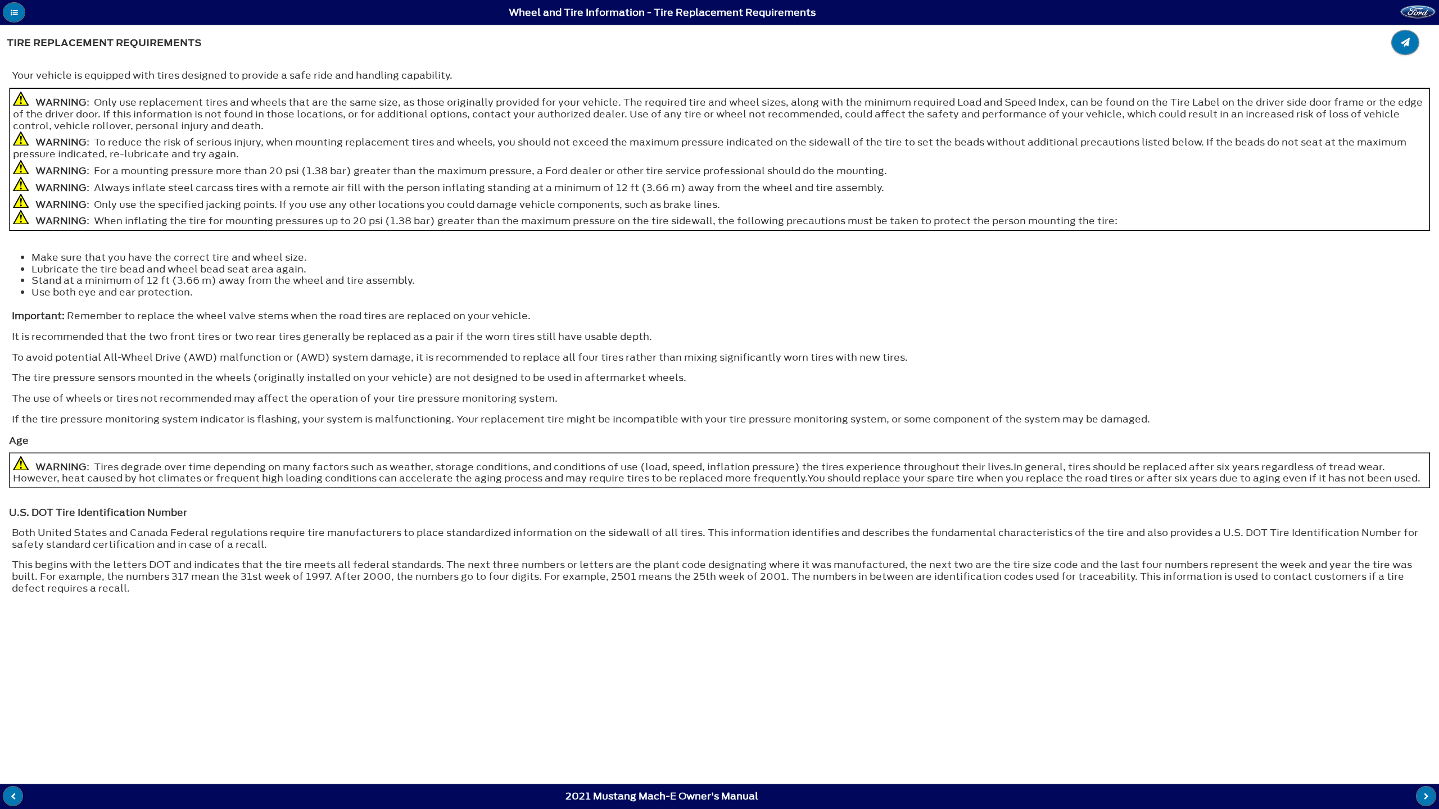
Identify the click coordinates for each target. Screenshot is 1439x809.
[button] (14, 12)
